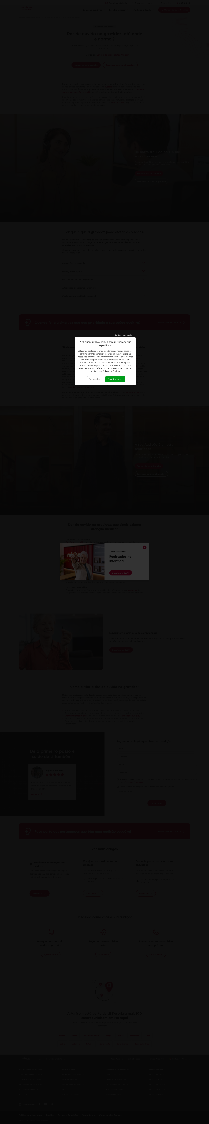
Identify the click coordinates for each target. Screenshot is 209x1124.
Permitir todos (115, 379)
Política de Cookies (111, 371)
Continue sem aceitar (124, 335)
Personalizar (95, 379)
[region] (105, 361)
